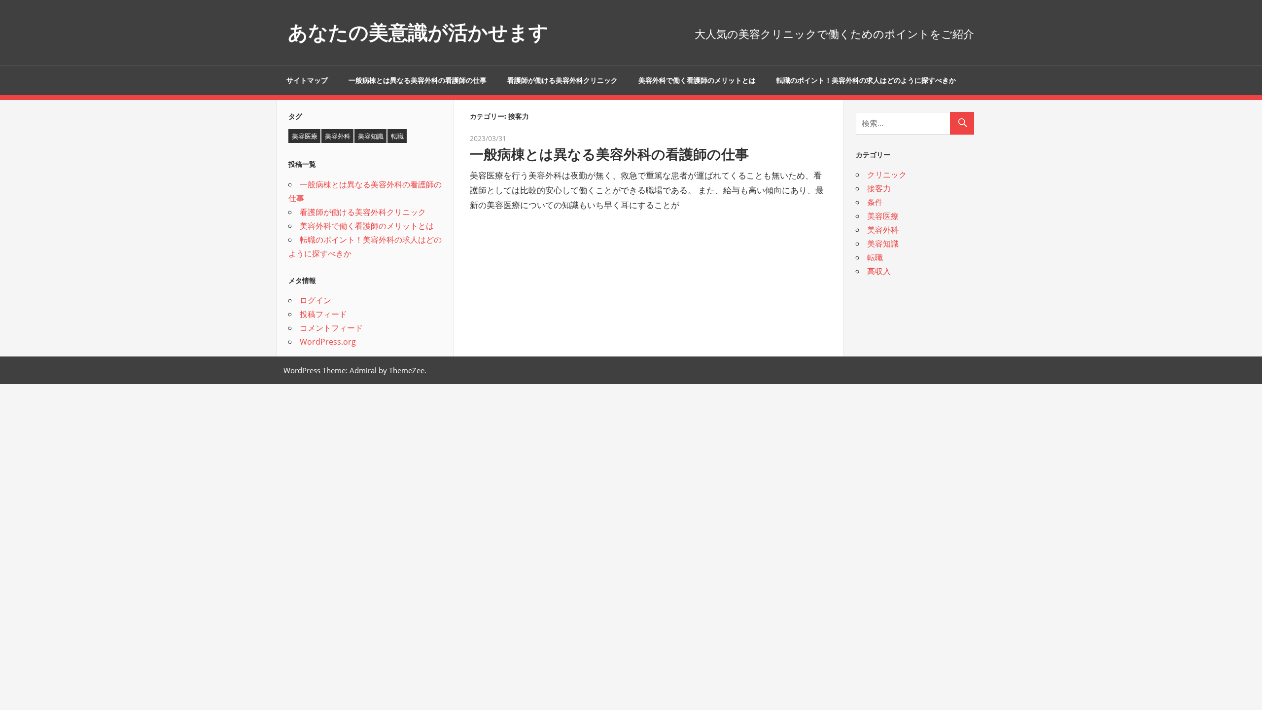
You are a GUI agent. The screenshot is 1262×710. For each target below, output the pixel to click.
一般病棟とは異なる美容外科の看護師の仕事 (418, 80)
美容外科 (338, 136)
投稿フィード (323, 314)
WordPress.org (328, 341)
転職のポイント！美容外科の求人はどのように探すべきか (866, 80)
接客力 (879, 188)
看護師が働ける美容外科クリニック (562, 80)
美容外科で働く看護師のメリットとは (697, 80)
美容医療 (304, 136)
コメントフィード (331, 327)
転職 (397, 136)
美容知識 (371, 136)
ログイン (315, 300)
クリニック (887, 174)
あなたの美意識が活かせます (418, 32)
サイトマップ (307, 80)
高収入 (879, 271)
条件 (875, 202)
